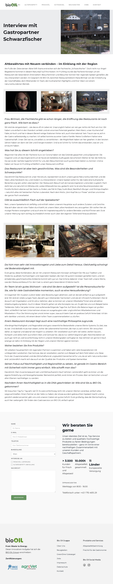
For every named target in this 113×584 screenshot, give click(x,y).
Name (13, 424)
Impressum (62, 563)
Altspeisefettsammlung (93, 546)
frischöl (46, 5)
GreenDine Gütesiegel (66, 554)
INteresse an (16, 458)
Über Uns (61, 546)
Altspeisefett (31, 5)
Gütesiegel (59, 5)
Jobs (86, 5)
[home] (11, 5)
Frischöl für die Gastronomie (94, 550)
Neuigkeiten (74, 5)
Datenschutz (62, 567)
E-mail (14, 432)
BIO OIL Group (12, 552)
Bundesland (16, 450)
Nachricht (15, 468)
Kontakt (97, 5)
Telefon (14, 441)
